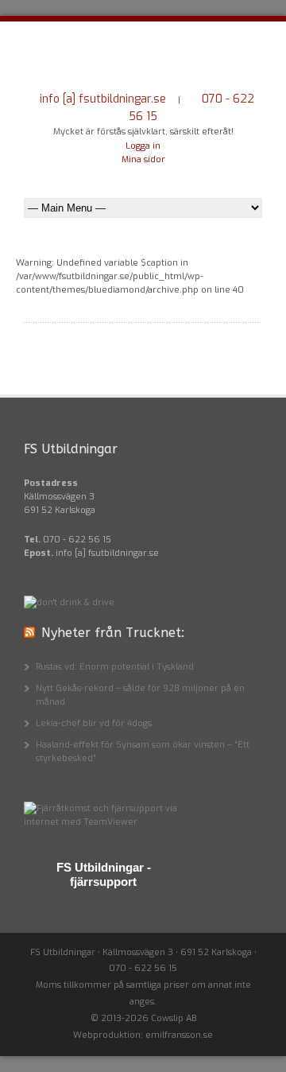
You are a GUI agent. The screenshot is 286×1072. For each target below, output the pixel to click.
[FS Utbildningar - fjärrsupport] (103, 822)
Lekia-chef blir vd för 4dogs (94, 723)
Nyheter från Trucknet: (112, 632)
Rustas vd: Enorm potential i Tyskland (115, 667)
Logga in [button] (143, 146)
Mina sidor (143, 159)
